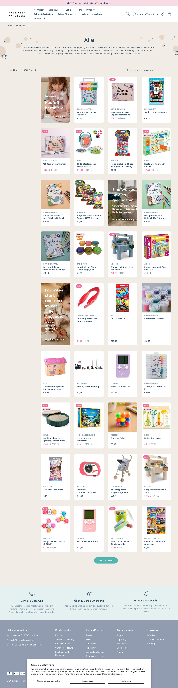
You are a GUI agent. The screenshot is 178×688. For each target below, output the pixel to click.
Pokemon (114, 161)
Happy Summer (117, 538)
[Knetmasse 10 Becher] (156, 297)
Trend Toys (82, 264)
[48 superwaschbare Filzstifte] (89, 91)
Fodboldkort (150, 109)
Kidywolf (81, 487)
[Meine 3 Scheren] (156, 417)
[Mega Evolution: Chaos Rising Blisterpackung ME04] (122, 143)
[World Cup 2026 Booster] (156, 91)
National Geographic (86, 435)
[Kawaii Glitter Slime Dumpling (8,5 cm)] (89, 246)
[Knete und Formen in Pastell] (156, 143)
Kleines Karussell (21, 681)
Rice (45, 383)
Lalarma (114, 383)
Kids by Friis (82, 383)
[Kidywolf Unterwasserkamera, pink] (89, 468)
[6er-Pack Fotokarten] (55, 468)
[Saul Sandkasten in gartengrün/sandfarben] (55, 417)
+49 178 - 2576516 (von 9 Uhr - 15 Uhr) (27, 645)
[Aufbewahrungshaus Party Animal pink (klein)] (55, 365)
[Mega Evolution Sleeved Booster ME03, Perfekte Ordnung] (89, 194)
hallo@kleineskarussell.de (22, 640)
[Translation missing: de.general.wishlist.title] (162, 14)
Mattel (113, 315)
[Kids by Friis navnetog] (89, 365)
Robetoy (114, 435)
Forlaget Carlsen (152, 538)
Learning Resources (85, 315)
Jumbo (147, 264)
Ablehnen (126, 681)
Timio (79, 161)
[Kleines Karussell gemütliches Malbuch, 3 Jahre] (55, 194)
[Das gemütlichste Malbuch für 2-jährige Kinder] (156, 194)
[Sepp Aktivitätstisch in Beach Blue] (122, 246)
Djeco (146, 161)
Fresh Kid (47, 538)
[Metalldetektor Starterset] (89, 417)
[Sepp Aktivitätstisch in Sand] (156, 468)
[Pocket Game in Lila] (122, 365)
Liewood (114, 264)
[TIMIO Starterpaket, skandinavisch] (89, 143)
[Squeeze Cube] (122, 417)
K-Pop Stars (48, 487)
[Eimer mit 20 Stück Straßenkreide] (122, 520)
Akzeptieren (88, 681)
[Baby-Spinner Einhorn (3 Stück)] (55, 520)
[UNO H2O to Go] (122, 297)
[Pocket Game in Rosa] (89, 520)
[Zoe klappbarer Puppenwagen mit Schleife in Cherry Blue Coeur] (122, 468)
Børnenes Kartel (84, 109)
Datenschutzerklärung (112, 674)
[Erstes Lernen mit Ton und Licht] (156, 246)
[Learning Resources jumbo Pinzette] (89, 297)
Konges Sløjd (116, 487)
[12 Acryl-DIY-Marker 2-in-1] (156, 365)
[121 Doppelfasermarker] (55, 143)
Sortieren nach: (133, 70)
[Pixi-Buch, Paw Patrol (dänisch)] (156, 520)
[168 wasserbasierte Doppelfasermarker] (122, 91)
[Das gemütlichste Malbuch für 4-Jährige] (55, 246)
